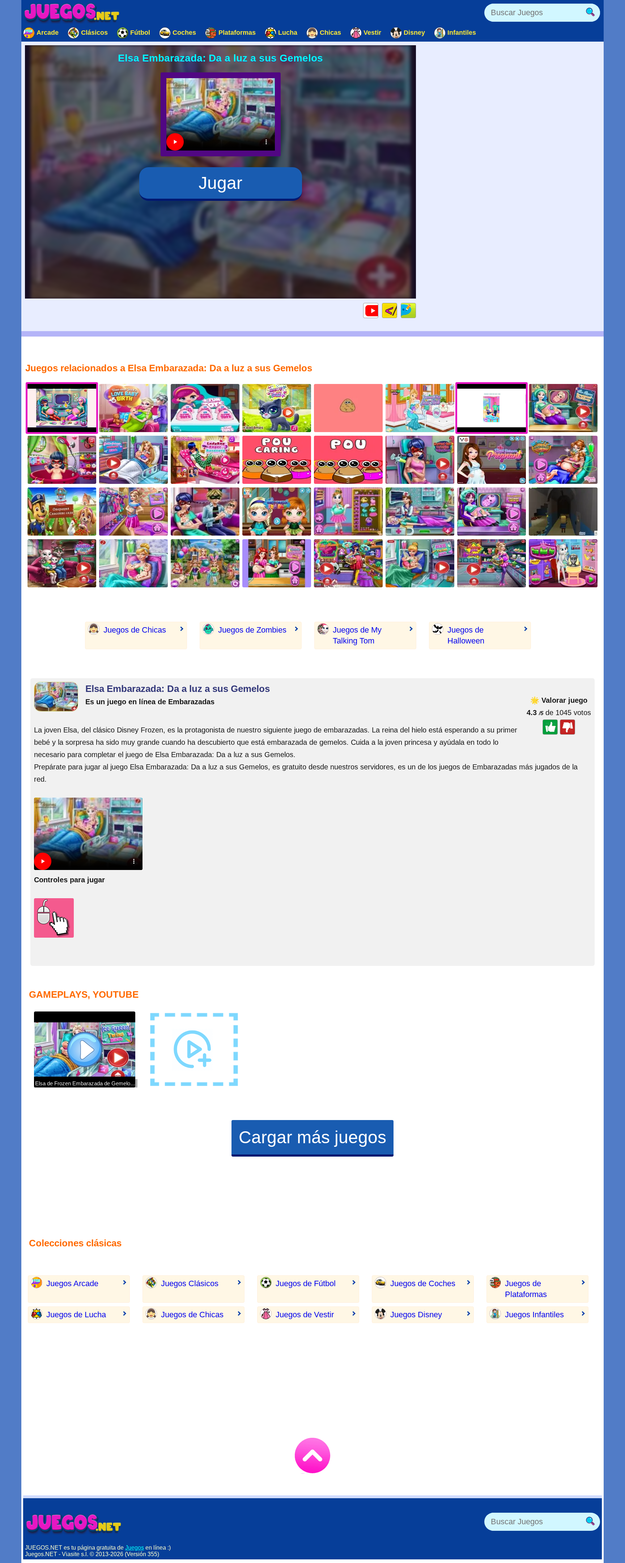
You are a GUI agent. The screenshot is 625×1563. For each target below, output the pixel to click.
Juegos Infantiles (534, 1314)
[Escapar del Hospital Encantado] (563, 511)
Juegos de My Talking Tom (357, 635)
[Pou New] (348, 408)
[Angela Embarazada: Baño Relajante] (348, 511)
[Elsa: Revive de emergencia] (420, 511)
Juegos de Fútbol (306, 1283)
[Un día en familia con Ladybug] (205, 511)
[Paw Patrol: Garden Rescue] (61, 511)
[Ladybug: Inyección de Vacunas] (420, 460)
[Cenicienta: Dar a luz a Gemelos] (133, 563)
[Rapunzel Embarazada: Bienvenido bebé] (133, 460)
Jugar (220, 183)
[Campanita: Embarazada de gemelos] (420, 563)
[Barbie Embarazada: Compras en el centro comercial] (491, 563)
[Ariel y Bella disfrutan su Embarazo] (276, 563)
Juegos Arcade (72, 1283)
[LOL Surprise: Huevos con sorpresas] (205, 408)
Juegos (134, 1548)
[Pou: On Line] (348, 460)
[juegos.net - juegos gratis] (74, 1523)
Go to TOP (312, 1455)
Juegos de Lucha (76, 1314)
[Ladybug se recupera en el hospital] (205, 460)
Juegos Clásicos (189, 1283)
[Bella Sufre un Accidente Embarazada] (563, 460)
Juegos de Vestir (305, 1314)
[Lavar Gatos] (276, 408)
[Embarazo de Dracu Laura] (491, 511)
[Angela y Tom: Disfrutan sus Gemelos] (61, 563)
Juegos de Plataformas (526, 1289)
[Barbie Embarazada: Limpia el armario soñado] (133, 511)
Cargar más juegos (312, 1137)
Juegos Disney (416, 1314)
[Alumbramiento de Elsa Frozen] (420, 408)
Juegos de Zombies (252, 629)
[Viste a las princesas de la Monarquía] (491, 460)
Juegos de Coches (422, 1283)
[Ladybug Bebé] (61, 460)
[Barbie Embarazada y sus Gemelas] (205, 563)
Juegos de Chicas (134, 629)
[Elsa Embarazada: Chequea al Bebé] (563, 408)
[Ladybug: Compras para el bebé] (348, 563)
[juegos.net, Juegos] (72, 13)
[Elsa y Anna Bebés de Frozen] (276, 511)
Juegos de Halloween (465, 635)
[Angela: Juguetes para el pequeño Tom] (563, 563)
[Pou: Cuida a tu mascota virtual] (276, 460)
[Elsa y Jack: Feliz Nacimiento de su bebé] (133, 408)
